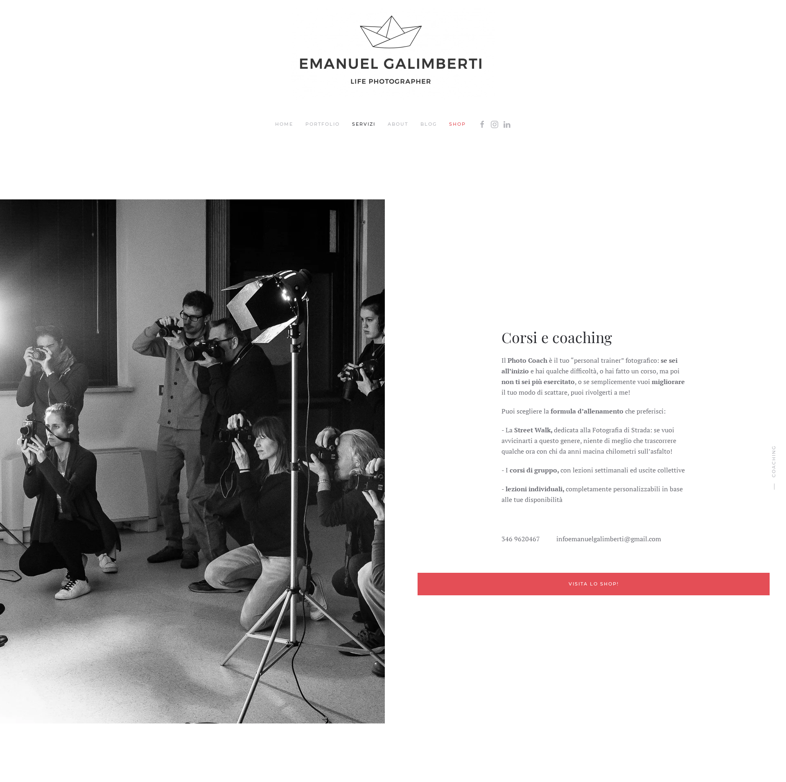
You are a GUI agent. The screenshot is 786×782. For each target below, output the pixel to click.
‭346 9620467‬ (520, 538)
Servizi (363, 124)
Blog (428, 124)
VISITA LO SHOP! (594, 584)
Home (284, 124)
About (398, 124)
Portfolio (322, 124)
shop (457, 124)
